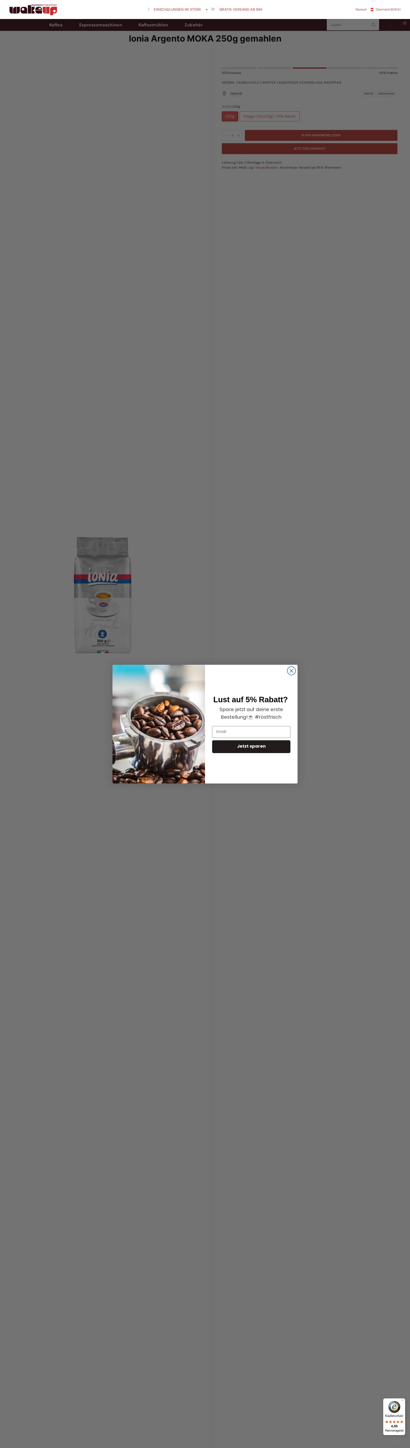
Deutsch (361, 9)
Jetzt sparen (251, 747)
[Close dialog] (291, 671)
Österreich (388, 9)
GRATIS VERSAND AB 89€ (225, 9)
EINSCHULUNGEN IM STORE (162, 9)
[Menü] (402, 1401)
